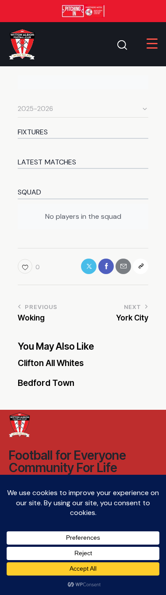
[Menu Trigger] (152, 43)
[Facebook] (106, 266)
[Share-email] (123, 266)
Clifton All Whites (51, 363)
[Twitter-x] (89, 266)
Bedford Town (46, 383)
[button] (29, 266)
